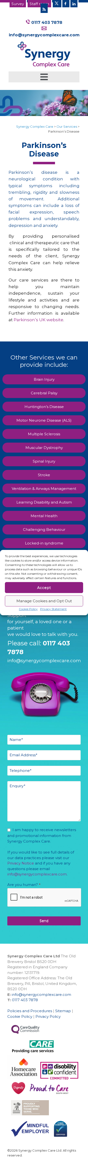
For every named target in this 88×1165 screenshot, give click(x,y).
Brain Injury (44, 379)
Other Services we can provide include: (44, 361)
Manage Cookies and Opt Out (44, 601)
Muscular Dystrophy (44, 447)
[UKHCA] (28, 1117)
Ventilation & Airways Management (44, 488)
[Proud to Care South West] (59, 1078)
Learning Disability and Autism (44, 502)
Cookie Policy (28, 609)
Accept (44, 587)
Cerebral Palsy (44, 393)
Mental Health (44, 516)
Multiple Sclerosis (44, 434)
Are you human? (23, 884)
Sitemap (63, 1011)
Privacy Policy (48, 1016)
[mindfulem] (28, 1138)
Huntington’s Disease (44, 406)
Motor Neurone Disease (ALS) (44, 420)
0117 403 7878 (46, 22)
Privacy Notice (20, 863)
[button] (44, 77)
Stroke (44, 475)
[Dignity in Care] (16, 1097)
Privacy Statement (53, 609)
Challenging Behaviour (44, 529)
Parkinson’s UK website (38, 319)
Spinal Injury (44, 461)
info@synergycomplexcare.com (44, 660)
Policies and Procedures (29, 1011)
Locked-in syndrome (44, 543)
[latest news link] (44, 8)
